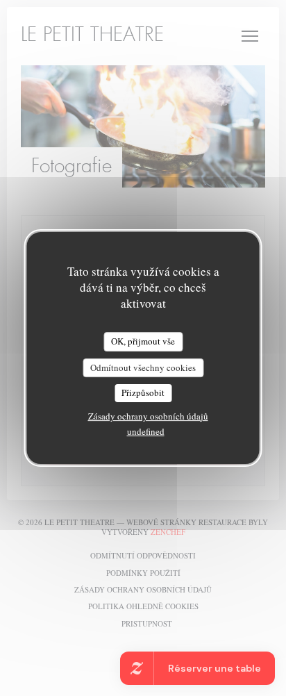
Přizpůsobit (143, 392)
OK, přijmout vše (143, 341)
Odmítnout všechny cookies (143, 367)
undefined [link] (146, 431)
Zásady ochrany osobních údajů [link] (148, 416)
